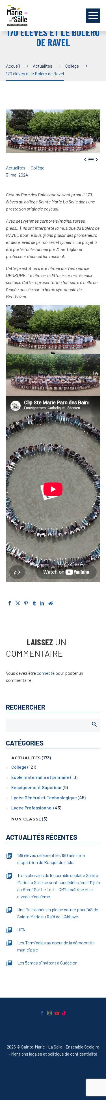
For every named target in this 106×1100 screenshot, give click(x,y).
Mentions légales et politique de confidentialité (54, 1053)
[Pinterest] (26, 603)
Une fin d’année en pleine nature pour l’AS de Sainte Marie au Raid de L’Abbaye (57, 913)
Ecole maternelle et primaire (40, 777)
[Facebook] (9, 603)
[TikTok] (64, 1013)
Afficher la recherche (94, 724)
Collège (37, 167)
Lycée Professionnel (32, 807)
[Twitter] (18, 603)
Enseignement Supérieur (36, 787)
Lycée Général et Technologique (44, 797)
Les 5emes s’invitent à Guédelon (47, 962)
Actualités (15, 167)
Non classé (26, 819)
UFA (21, 929)
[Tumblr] (34, 603)
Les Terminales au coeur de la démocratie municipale (56, 946)
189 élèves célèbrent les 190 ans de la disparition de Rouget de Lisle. (51, 858)
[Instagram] (49, 1013)
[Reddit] (50, 603)
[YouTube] (57, 1013)
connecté (46, 673)
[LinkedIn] (42, 603)
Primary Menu (93, 15)
